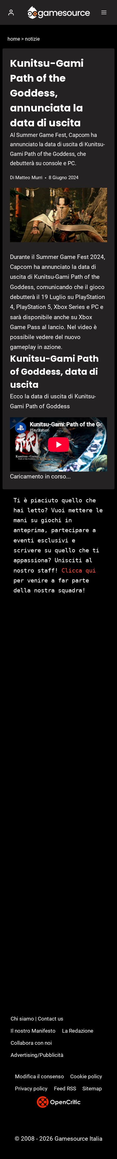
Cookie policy (86, 1076)
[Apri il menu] (104, 12)
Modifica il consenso (39, 1076)
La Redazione (77, 1031)
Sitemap (92, 1088)
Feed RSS (65, 1088)
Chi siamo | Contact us (37, 1019)
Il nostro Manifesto (33, 1031)
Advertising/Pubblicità (37, 1055)
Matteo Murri (28, 177)
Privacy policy (31, 1088)
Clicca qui (78, 570)
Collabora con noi (31, 1043)
